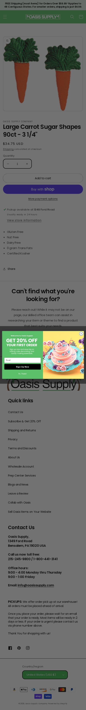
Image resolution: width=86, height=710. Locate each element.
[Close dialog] (81, 333)
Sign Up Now (22, 367)
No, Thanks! (22, 374)
